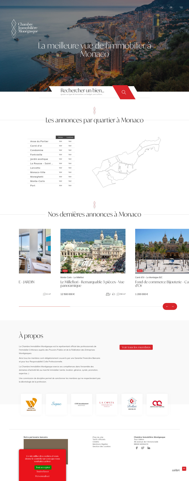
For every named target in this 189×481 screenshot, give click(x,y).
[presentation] (167, 306)
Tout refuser (42, 471)
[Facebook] (137, 448)
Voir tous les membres (136, 347)
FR (171, 7)
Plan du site (98, 437)
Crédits (96, 442)
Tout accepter (43, 467)
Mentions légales (100, 444)
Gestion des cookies (102, 446)
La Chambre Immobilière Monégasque (24, 29)
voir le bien (51, 262)
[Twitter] (143, 448)
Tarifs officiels (99, 439)
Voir (60, 141)
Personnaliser (42, 476)
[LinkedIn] (149, 448)
